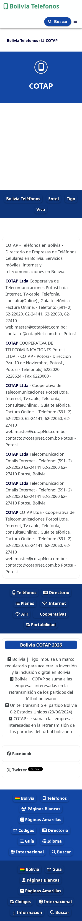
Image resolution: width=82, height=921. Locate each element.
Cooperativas (53, 614)
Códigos (25, 830)
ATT (24, 614)
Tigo (71, 198)
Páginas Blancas (43, 808)
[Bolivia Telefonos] (75, 21)
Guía (29, 841)
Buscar (61, 22)
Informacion (29, 912)
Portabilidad (43, 624)
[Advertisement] (41, 146)
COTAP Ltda (17, 281)
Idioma (54, 841)
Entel (53, 198)
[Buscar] (50, 22)
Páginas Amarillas (42, 819)
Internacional (29, 852)
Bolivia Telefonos (34, 6)
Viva (40, 209)
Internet (56, 603)
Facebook (22, 753)
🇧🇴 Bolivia (24, 798)
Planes (27, 603)
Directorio (58, 592)
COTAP (12, 343)
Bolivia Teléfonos (23, 198)
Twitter (19, 770)
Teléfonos (26, 592)
